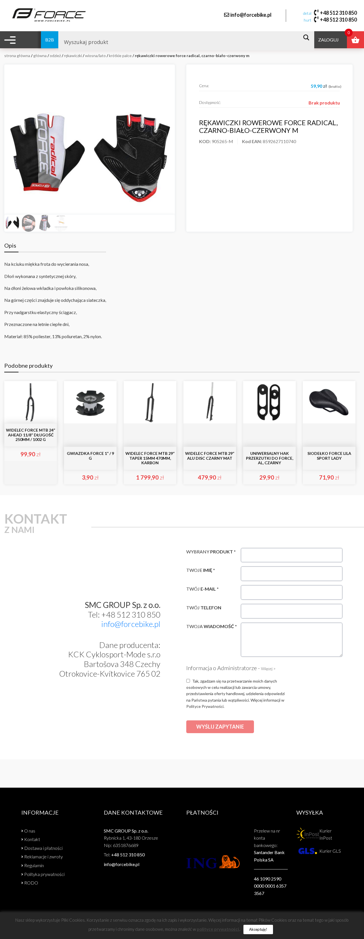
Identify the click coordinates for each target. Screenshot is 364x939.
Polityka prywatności (44, 874)
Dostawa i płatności (43, 848)
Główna (40, 55)
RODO (31, 882)
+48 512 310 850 (338, 13)
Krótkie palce (120, 55)
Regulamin (34, 865)
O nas (29, 830)
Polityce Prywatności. (205, 706)
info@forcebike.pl (251, 15)
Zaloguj (328, 39)
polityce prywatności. (218, 929)
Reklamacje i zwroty (43, 856)
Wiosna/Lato (95, 55)
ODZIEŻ (55, 55)
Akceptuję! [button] (258, 929)
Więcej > (268, 668)
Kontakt (32, 839)
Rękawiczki (73, 55)
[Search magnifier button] (307, 37)
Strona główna (17, 55)
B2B (49, 39)
